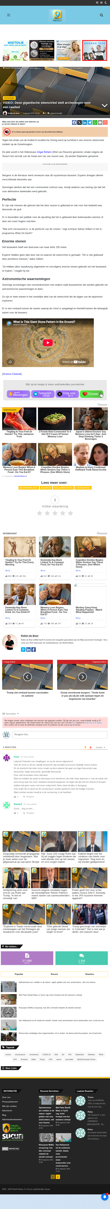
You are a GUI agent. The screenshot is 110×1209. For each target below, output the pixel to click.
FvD (69, 1055)
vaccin (58, 1059)
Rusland (24, 1059)
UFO (50, 1059)
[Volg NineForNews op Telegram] (43, 394)
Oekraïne (91, 1055)
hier (73, 723)
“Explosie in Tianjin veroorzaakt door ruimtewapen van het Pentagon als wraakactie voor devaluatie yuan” (22, 929)
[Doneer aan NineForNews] (91, 394)
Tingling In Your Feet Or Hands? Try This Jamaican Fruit (19, 434)
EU (63, 1055)
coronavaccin (20, 1055)
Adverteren (7, 1111)
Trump (42, 1059)
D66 (56, 1055)
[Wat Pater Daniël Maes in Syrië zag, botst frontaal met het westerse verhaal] (9, 999)
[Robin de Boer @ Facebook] (33, 651)
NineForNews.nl (20, 476)
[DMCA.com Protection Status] (18, 1149)
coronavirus (34, 1055)
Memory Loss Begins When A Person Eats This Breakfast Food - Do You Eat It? (19, 469)
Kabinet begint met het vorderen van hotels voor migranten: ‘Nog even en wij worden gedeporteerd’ (91, 857)
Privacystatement (10, 1102)
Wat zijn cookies (9, 1106)
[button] (18, 394)
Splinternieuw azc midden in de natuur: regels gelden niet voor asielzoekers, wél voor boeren (57, 982)
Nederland (79, 1055)
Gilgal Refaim (44, 152)
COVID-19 (47, 1055)
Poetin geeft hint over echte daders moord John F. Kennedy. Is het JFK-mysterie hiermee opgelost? (89, 894)
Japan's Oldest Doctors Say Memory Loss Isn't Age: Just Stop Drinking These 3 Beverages (90, 435)
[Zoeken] (101, 16)
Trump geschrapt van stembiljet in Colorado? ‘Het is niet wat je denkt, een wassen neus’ (89, 929)
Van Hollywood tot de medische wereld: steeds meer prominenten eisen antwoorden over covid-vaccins (61, 1021)
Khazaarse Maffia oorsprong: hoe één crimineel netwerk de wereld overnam (50, 1008)
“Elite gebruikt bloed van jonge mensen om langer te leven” (58, 929)
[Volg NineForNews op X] (67, 394)
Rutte (34, 1059)
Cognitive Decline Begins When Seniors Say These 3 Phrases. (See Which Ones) (55, 469)
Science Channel (12, 374)
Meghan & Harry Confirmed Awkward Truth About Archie (90, 468)
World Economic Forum (86, 1059)
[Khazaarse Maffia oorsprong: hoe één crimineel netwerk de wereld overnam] (9, 1012)
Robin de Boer (14, 113)
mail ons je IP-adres (93, 723)
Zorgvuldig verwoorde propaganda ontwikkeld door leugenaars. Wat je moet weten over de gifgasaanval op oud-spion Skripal (21, 857)
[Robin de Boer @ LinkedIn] (28, 651)
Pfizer (101, 1055)
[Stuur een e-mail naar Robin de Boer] (23, 651)
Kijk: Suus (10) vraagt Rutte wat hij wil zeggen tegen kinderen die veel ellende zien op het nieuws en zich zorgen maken (58, 857)
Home (7, 68)
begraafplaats (29, 488)
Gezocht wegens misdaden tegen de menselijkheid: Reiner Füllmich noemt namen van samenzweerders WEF (51, 894)
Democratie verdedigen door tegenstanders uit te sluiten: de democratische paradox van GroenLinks (60, 1033)
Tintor (91, 1097)
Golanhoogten (63, 488)
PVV (15, 1059)
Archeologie (16, 68)
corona (8, 1055)
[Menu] (8, 16)
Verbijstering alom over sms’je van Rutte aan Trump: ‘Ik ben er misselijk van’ (15, 894)
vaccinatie (69, 1059)
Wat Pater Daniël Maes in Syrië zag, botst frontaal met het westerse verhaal (50, 995)
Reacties (89, 974)
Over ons (6, 1097)
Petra (90, 1112)
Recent (54, 974)
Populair (19, 974)
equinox (46, 488)
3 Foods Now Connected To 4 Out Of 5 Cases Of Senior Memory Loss (55, 434)
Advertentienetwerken (12, 1119)
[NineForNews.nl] (55, 15)
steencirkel (83, 488)
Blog (4, 1115)
